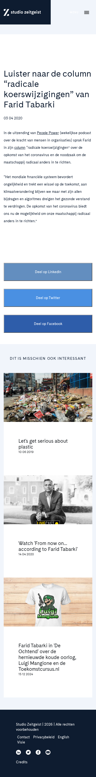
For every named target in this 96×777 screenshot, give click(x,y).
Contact (23, 737)
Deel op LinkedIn (48, 272)
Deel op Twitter (48, 298)
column (19, 148)
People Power (48, 133)
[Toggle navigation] (86, 12)
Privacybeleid (43, 737)
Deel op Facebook (48, 324)
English (63, 737)
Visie (21, 742)
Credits (22, 762)
